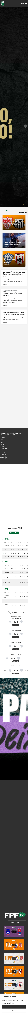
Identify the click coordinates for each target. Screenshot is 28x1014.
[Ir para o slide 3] (23, 204)
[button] (21, 212)
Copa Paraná (5, 311)
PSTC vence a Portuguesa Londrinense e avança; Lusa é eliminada (12, 294)
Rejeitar (14, 1011)
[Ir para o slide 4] (24, 204)
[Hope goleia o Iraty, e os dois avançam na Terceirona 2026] (14, 240)
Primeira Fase (14, 533)
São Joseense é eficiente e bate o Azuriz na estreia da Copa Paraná (13, 313)
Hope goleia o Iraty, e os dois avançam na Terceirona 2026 (12, 243)
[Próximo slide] (25, 126)
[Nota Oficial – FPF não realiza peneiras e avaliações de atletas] (14, 105)
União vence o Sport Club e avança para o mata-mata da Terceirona (12, 261)
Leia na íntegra (10, 1003)
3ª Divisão (5, 271)
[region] (14, 1004)
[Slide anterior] (2, 126)
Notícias (9, 271)
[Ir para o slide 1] (20, 204)
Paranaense (14, 271)
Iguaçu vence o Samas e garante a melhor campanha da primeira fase (14, 274)
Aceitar (14, 1007)
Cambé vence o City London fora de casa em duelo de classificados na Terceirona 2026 (12, 224)
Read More (5, 285)
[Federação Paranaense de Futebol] (2, 3)
